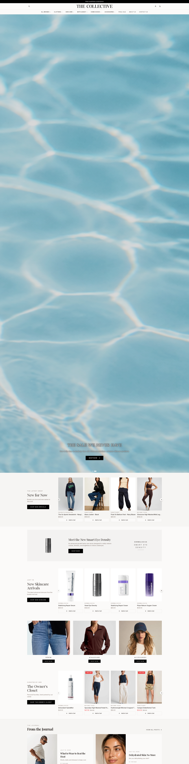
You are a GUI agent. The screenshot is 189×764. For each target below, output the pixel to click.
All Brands (45, 12)
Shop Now (76, 551)
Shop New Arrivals (38, 507)
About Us (132, 12)
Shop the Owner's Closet (41, 702)
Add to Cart (72, 520)
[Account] (156, 6)
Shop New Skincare (38, 600)
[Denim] (48, 638)
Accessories (109, 12)
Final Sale (122, 12)
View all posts (153, 729)
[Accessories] (140, 638)
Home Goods (95, 12)
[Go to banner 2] (95, 471)
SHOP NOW (93, 458)
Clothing (57, 12)
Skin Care (69, 12)
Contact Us (143, 12)
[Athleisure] (94, 638)
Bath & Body (81, 12)
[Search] (29, 6)
